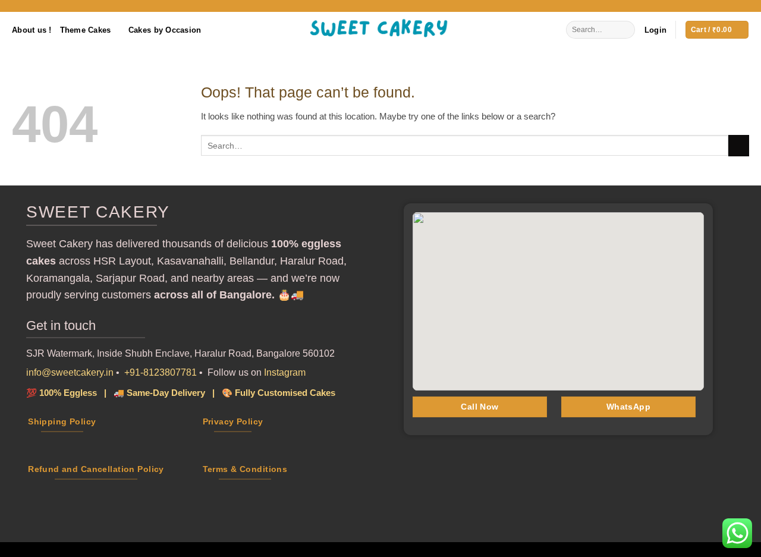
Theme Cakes (85, 30)
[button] (655, 30)
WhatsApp (628, 406)
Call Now (479, 406)
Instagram (285, 372)
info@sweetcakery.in (70, 372)
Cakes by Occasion (164, 30)
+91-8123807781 (160, 372)
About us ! (32, 30)
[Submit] (625, 30)
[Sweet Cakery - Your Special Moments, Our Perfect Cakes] (380, 30)
